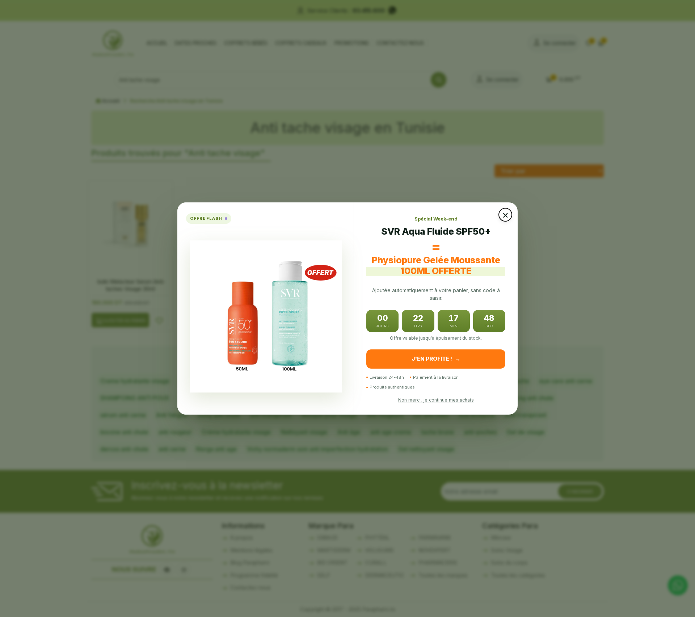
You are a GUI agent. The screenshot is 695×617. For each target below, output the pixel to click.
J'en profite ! (436, 358)
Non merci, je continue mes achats (436, 400)
